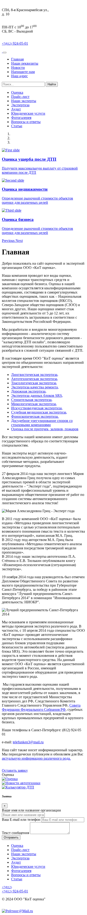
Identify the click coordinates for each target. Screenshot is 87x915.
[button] (9, 241)
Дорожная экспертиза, (28, 391)
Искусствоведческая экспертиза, (37, 408)
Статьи (16, 126)
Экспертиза (20, 105)
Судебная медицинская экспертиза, (39, 412)
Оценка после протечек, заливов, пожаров (44, 429)
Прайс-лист (20, 97)
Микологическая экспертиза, (34, 404)
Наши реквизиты (24, 63)
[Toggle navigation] (4, 52)
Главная (17, 59)
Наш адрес (19, 76)
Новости (18, 68)
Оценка (17, 92)
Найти (52, 84)
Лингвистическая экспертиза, (34, 375)
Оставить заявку (15, 770)
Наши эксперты (23, 101)
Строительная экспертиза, (31, 400)
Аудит (16, 109)
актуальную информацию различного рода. (36, 758)
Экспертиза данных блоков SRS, (37, 395)
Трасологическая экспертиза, (34, 383)
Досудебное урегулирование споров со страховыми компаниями (42, 423)
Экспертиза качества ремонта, (35, 387)
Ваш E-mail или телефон (21, 819)
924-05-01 (15, 43)
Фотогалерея (21, 118)
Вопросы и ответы (26, 122)
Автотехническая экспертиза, (34, 379)
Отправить (11, 837)
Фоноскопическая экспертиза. (35, 416)
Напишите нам (23, 72)
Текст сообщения (15, 833)
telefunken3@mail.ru (28, 742)
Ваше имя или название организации (31, 810)
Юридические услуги (28, 113)
